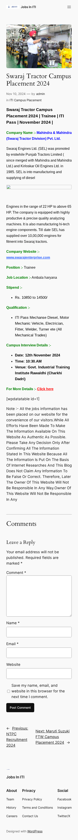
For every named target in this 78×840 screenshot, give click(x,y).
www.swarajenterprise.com (28, 257)
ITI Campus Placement (26, 100)
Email (12, 644)
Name (13, 623)
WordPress (34, 831)
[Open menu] (69, 7)
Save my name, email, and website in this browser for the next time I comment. (38, 691)
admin (40, 94)
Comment (16, 572)
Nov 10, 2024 (16, 94)
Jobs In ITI (28, 7)
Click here (45, 389)
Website (13, 664)
